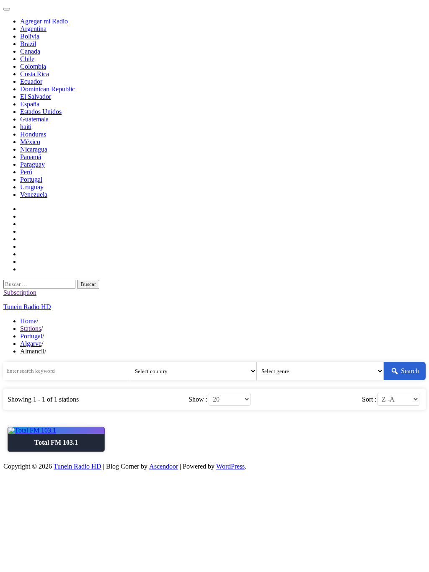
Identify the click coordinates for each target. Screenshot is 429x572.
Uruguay (32, 187)
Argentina (33, 28)
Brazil (28, 43)
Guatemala (34, 119)
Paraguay (32, 164)
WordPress (230, 466)
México (30, 141)
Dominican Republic (47, 89)
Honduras (33, 134)
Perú (26, 171)
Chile (27, 58)
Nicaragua (33, 149)
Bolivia (29, 36)
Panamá (30, 156)
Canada (30, 51)
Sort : (369, 399)
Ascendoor (163, 466)
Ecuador (31, 81)
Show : (198, 399)
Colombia (33, 66)
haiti (25, 126)
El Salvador (35, 96)
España (29, 104)
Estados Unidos (41, 111)
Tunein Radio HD (27, 306)
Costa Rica (34, 73)
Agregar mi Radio (44, 21)
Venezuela (33, 194)
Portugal (31, 179)
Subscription (19, 292)
